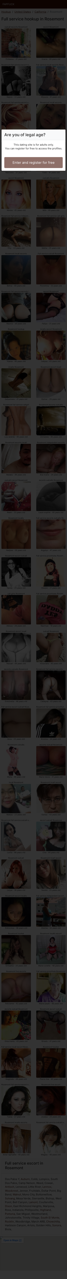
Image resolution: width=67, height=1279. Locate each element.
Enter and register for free (34, 163)
